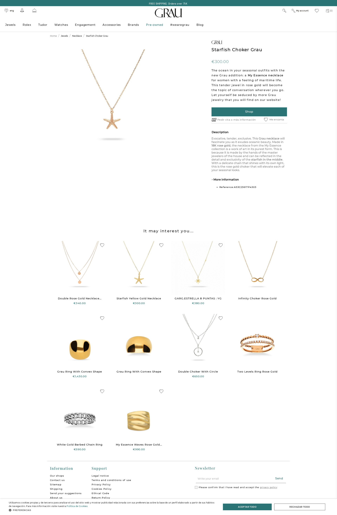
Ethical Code (100, 493)
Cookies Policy (101, 488)
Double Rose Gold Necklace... (79, 298)
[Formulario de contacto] (34, 10)
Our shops (57, 475)
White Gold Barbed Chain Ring (80, 444)
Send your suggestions (66, 493)
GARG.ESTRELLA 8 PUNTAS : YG (198, 298)
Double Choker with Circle (198, 371)
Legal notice (100, 475)
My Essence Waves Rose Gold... (139, 444)
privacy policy (268, 487)
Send (279, 478)
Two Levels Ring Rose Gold (257, 371)
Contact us (57, 480)
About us (56, 497)
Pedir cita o (225, 119)
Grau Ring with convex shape (79, 371)
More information (226, 179)
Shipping (56, 488)
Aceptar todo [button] (247, 507)
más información (244, 119)
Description (220, 132)
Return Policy (101, 497)
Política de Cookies (77, 506)
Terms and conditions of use (111, 480)
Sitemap (55, 484)
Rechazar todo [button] (299, 507)
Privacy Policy (101, 484)
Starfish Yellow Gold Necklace (139, 298)
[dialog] (168, 507)
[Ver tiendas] (22, 10)
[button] (112, 510)
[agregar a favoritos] (102, 245)
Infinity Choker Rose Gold (257, 298)
